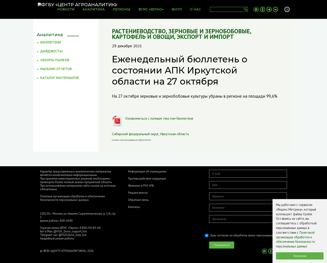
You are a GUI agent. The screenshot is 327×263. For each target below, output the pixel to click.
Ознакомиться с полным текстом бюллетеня (159, 118)
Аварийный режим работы (57, 238)
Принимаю (300, 255)
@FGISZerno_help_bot (73, 235)
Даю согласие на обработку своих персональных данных (248, 235)
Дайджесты (51, 51)
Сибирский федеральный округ (135, 134)
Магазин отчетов (56, 69)
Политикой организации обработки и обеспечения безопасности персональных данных (295, 239)
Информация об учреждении (147, 171)
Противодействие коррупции (147, 178)
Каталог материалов (59, 77)
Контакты (134, 207)
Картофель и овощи (143, 37)
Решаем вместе (138, 193)
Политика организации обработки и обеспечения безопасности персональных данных (72, 198)
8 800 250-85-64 (90, 228)
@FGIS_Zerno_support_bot (70, 231)
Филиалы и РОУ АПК (141, 186)
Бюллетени (50, 42)
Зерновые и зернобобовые (209, 31)
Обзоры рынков (54, 60)
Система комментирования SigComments (131, 139)
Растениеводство (139, 31)
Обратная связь (138, 200)
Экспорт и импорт (205, 37)
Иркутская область (174, 134)
